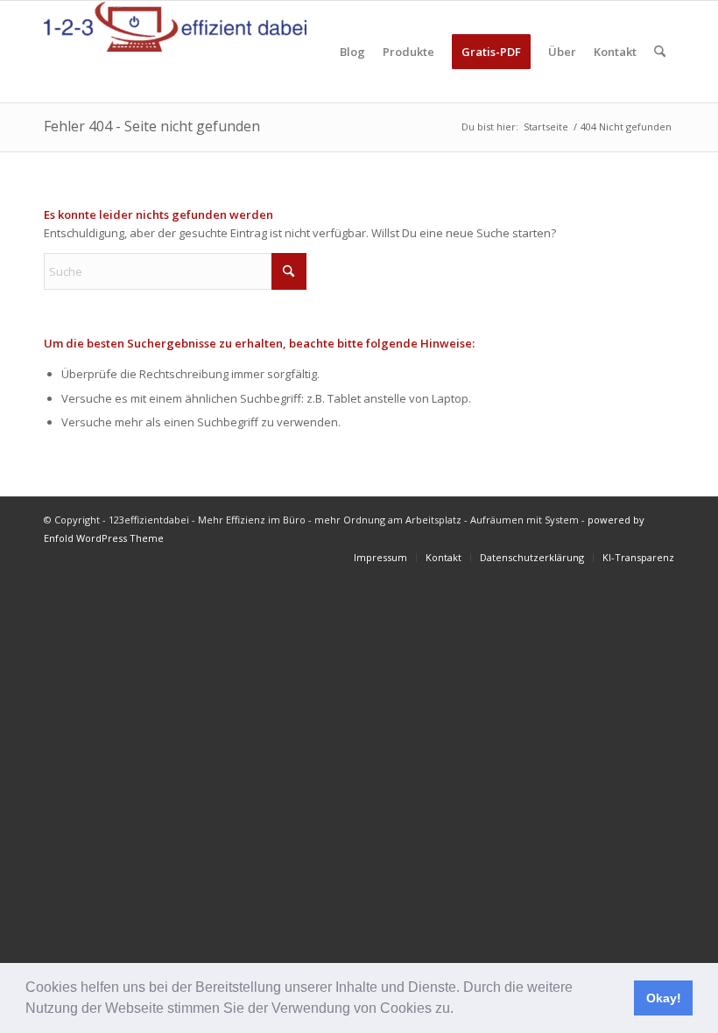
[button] (459, 1010)
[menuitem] (352, 51)
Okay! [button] (663, 998)
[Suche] (659, 51)
